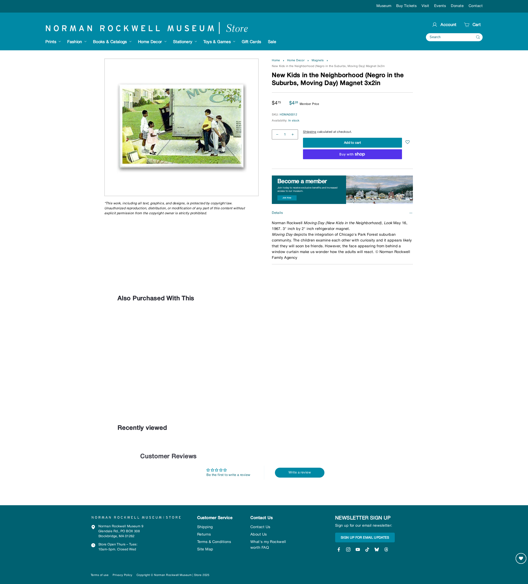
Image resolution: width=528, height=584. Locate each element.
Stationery (183, 42)
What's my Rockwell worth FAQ (268, 545)
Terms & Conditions (214, 542)
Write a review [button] (300, 472)
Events (440, 6)
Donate (457, 6)
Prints (51, 42)
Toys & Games (217, 42)
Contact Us (260, 527)
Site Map (205, 549)
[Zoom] (182, 67)
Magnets (318, 60)
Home (276, 60)
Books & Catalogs (110, 42)
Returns (204, 534)
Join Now (287, 198)
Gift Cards (251, 42)
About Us (258, 534)
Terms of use (99, 575)
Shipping (309, 132)
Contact (476, 6)
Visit (425, 6)
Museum (383, 6)
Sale (272, 42)
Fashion (75, 42)
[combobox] (454, 37)
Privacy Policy (122, 575)
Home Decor (150, 42)
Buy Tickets (406, 6)
